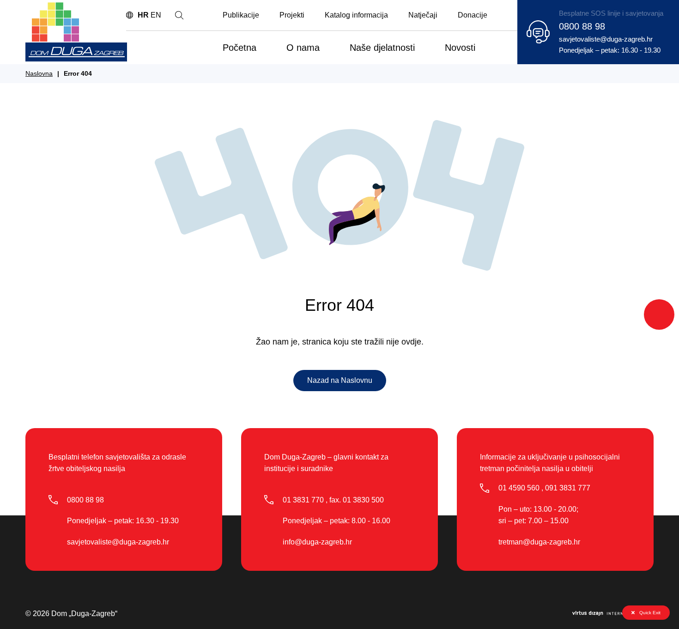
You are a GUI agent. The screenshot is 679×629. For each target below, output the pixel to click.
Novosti (460, 47)
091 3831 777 (567, 488)
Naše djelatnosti (382, 47)
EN (156, 15)
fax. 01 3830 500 (356, 500)
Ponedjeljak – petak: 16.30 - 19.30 (610, 50)
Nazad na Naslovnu (339, 380)
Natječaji (422, 15)
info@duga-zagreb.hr (317, 542)
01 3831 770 (303, 500)
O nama (303, 47)
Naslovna (39, 73)
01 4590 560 (519, 488)
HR (143, 15)
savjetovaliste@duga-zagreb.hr (606, 39)
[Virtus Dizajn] (613, 614)
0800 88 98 (582, 26)
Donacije (472, 15)
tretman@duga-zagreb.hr (539, 542)
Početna (239, 47)
